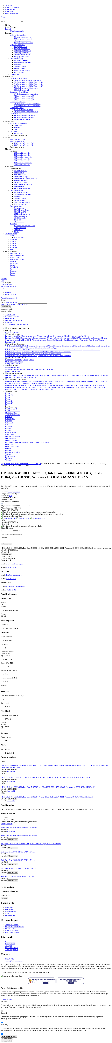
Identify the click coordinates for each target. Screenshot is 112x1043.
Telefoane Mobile (11, 234)
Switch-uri (18, 230)
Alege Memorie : (7, 508)
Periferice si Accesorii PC (23, 184)
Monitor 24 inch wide (22, 159)
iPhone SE (13, 239)
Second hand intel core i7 (24, 100)
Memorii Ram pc (21, 177)
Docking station (20, 66)
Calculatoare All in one (17, 102)
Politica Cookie (10, 929)
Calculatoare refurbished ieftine (26, 88)
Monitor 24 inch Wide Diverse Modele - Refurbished (19, 835)
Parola (3, 302)
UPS (16, 232)
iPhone (12, 236)
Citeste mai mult (6, 999)
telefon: (3, 568)
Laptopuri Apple (20, 47)
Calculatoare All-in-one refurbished (27, 106)
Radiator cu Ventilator (12, 452)
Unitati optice (49, 383)
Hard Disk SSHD (21, 60)
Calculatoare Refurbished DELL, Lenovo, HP (25, 464)
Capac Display (29, 442)
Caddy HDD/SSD (21, 182)
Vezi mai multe (20, 72)
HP (16, 129)
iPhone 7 (13, 241)
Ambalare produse (11, 950)
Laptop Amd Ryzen (21, 56)
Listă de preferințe (11, 294)
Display (17, 64)
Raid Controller (20, 218)
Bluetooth (13, 265)
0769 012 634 (11, 579)
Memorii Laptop (15, 257)
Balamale (13, 261)
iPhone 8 (13, 243)
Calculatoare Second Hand (19, 92)
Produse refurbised (11, 948)
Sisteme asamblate (22, 119)
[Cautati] (22, 21)
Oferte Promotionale (17, 31)
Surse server (19, 222)
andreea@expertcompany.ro (15, 586)
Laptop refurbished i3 (22, 49)
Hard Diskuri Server (21, 210)
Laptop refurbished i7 (22, 53)
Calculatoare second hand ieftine (26, 94)
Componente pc (10, 381)
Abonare (4, 898)
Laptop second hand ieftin (23, 43)
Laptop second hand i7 (22, 41)
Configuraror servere (12, 371)
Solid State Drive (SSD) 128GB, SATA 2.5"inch (18, 852)
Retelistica (13, 224)
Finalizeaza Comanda (8, 286)
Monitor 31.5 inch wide (23, 163)
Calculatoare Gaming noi (23, 110)
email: (3, 564)
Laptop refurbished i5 (22, 51)
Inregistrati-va (14, 298)
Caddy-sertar (19, 208)
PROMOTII (9, 319)
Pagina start (5, 464)
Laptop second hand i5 (23, 39)
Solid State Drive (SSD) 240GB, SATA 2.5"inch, (18, 860)
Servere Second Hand (17, 139)
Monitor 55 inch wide (22, 165)
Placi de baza (93, 340)
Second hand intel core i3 (24, 96)
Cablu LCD (14, 267)
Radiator (8, 450)
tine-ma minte (7, 309)
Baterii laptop (14, 263)
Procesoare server (20, 216)
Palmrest (46, 442)
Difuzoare (13, 271)
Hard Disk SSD (20, 175)
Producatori (9, 909)
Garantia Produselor (12, 931)
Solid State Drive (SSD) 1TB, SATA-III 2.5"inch (18, 876)
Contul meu (9, 907)
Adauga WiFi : (6, 510)
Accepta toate (6, 1041)
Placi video (13, 131)
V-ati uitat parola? (11, 302)
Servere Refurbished (17, 141)
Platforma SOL (10, 915)
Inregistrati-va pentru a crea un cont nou (14, 304)
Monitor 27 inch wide (22, 161)
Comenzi (8, 292)
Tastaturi (101, 340)
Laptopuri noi (14, 74)
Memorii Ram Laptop (22, 70)
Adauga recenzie (14, 492)
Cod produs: (5, 494)
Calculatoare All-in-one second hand (27, 104)
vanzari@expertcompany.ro (14, 961)
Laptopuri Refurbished (17, 45)
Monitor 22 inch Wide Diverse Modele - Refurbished (19, 828)
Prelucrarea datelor (11, 13)
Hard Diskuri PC (20, 171)
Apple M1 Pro (10, 315)
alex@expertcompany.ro (13, 575)
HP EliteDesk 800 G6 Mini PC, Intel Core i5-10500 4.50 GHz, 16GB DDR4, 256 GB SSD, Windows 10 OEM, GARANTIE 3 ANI (47, 797)
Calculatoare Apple (21, 90)
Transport (8, 5)
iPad (11, 249)
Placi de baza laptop (12, 446)
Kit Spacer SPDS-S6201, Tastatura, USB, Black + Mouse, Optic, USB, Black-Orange (31, 844)
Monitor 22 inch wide (22, 153)
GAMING (9, 322)
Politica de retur (23, 518)
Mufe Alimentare (11, 440)
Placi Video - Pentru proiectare (25, 178)
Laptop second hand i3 (22, 37)
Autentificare (5, 298)
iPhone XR (13, 247)
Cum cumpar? (10, 9)
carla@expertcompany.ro (14, 564)
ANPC (7, 913)
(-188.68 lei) (13, 522)
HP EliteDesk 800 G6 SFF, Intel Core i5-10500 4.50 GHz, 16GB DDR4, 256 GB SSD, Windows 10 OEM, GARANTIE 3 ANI (45, 777)
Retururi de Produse (12, 932)
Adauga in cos (6, 544)
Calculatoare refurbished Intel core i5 (28, 84)
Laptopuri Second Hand (18, 35)
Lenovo (18, 125)
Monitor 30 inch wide (28, 377)
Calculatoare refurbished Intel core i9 (27, 80)
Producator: (5, 496)
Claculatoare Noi (15, 114)
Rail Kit (17, 220)
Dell (17, 127)
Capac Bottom (19, 442)
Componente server (16, 206)
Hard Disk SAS (20, 212)
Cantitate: (4, 538)
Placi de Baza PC (21, 180)
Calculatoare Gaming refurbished (26, 112)
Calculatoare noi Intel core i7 (24, 117)
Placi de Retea (20, 228)
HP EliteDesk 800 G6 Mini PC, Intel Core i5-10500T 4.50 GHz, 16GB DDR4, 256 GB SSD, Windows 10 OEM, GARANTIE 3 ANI (47, 787)
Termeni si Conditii (11, 925)
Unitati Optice (10, 456)
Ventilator (8, 458)
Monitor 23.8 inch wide (23, 157)
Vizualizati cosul (6, 285)
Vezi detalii (11, 771)
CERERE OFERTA (12, 317)
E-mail (3, 300)
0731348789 (9, 959)
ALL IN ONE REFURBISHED (16, 324)
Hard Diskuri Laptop (17, 255)
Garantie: (4, 500)
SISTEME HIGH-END (13, 320)
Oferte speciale (10, 911)
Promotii (8, 29)
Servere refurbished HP (23, 145)
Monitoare (8, 375)
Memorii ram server (22, 214)
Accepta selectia (7, 1039)
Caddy (12, 269)
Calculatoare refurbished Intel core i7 (28, 86)
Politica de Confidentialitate (14, 927)
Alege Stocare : (6, 506)
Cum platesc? (10, 11)
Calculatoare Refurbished (18, 78)
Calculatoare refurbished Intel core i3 (28, 82)
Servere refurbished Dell (24, 143)
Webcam (8, 460)
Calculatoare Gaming (17, 108)
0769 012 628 (11, 568)
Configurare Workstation (13, 364)
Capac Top (38, 442)
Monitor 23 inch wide (22, 155)
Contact (3, 17)
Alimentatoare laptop (22, 62)
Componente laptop (22, 55)
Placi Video (19, 173)
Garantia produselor (12, 7)
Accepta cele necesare (9, 1036)
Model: (3, 498)
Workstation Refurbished (18, 123)
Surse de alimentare (22, 188)
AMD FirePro (19, 133)
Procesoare (19, 186)
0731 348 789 (11, 590)
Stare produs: (5, 502)
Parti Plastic (9, 442)
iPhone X (13, 245)
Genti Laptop (19, 68)
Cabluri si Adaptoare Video (24, 226)
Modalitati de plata (9, 518)
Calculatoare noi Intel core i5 (24, 116)
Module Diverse (10, 438)
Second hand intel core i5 (24, 98)
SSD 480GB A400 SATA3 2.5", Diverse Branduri (18, 868)
